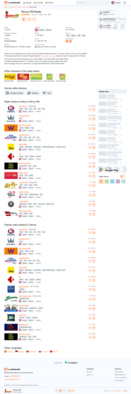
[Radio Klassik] (11, 289)
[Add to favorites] (29, 19)
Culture (38, 156)
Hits (83, 35)
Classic (32, 156)
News (73, 35)
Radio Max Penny (22, 81)
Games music (61, 147)
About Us (89, 372)
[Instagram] (16, 376)
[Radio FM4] (11, 146)
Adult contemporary (49, 147)
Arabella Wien (24, 135)
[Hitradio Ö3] (11, 108)
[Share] (34, 19)
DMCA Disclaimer (120, 375)
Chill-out (35, 318)
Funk (35, 185)
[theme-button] (101, 181)
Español (10, 351)
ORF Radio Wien (25, 125)
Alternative (28, 147)
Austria (41, 30)
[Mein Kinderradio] (11, 298)
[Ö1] (11, 156)
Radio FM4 (23, 144)
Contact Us (90, 375)
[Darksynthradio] (11, 166)
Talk (78, 35)
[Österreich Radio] (11, 213)
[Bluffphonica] (11, 327)
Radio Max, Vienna (36, 81)
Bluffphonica (23, 324)
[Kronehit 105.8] (11, 118)
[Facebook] (67, 41)
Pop (67, 35)
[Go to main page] (12, 2)
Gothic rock (49, 204)
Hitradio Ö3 (23, 106)
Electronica (23, 166)
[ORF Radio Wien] (11, 127)
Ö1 (20, 154)
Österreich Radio (25, 211)
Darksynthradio (24, 163)
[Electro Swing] (11, 308)
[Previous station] (56, 390)
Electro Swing (24, 305)
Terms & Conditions (121, 378)
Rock (21, 109)
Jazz (21, 185)
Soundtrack (37, 147)
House (40, 308)
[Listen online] (94, 109)
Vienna (48, 30)
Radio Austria (24, 192)
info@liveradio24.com (11, 379)
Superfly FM (23, 182)
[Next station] (64, 390)
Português (32, 351)
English (117, 3)
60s (38, 137)
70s (34, 137)
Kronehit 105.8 (24, 116)
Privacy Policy (119, 372)
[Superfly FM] (11, 185)
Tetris (49, 93)
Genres (50, 3)
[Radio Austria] (11, 194)
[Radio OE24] (11, 175)
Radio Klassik (24, 286)
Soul (30, 185)
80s (39, 109)
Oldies (27, 128)
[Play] (23, 19)
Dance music (24, 308)
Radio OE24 (23, 173)
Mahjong (35, 93)
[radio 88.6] (11, 317)
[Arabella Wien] (11, 137)
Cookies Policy (119, 380)
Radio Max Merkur (49, 81)
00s (35, 109)
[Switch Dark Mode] (122, 176)
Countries (40, 3)
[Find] (108, 3)
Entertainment (33, 194)
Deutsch (21, 351)
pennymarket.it (11, 41)
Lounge (28, 318)
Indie (34, 166)
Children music (24, 298)
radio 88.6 (22, 315)
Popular (28, 3)
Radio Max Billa (9, 81)
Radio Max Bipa (61, 81)
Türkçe (55, 351)
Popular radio (104, 91)
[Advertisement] (112, 59)
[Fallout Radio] (11, 204)
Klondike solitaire (16, 93)
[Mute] (125, 391)
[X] (19, 376)
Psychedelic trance (25, 327)
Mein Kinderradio (25, 296)
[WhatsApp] (70, 41)
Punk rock (41, 204)
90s (30, 109)
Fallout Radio (24, 201)
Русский (45, 351)
